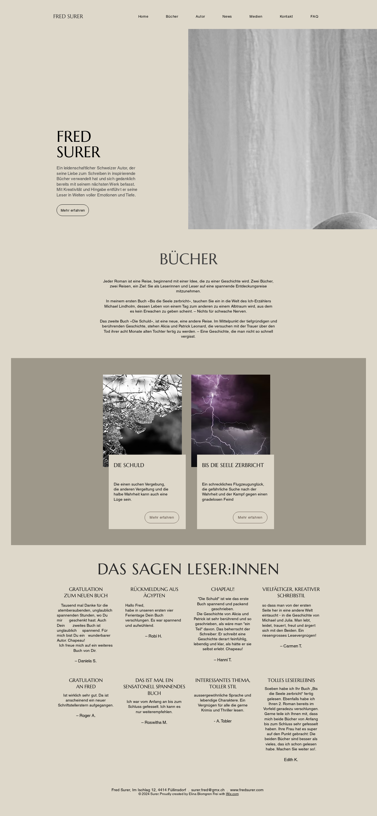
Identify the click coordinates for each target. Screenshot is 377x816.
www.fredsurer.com (247, 790)
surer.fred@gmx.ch (208, 790)
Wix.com (232, 794)
